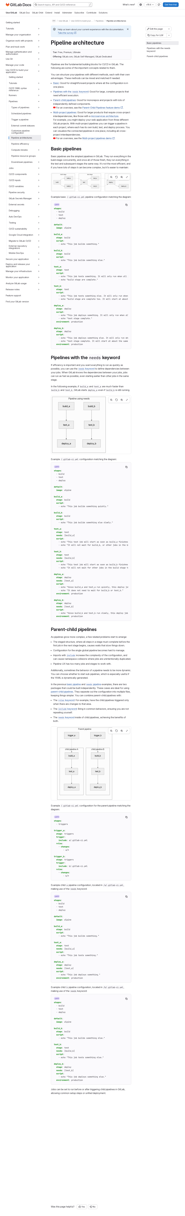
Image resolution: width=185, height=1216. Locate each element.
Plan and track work (15, 47)
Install (57, 12)
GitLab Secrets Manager (20, 198)
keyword (86, 368)
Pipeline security (17, 192)
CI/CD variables (16, 186)
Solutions (103, 12)
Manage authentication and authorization (19, 52)
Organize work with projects (19, 40)
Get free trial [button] (171, 4)
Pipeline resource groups (23, 156)
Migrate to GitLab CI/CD (20, 241)
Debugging (14, 210)
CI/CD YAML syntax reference (18, 89)
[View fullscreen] (127, 177)
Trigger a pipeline (19, 119)
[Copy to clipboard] (126, 205)
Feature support (13, 295)
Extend (49, 12)
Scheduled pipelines (21, 113)
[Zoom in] (121, 177)
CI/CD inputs (15, 180)
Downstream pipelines (22, 162)
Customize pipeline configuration (20, 131)
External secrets (16, 204)
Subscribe (79, 12)
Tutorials (10, 28)
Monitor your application (17, 277)
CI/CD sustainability (18, 229)
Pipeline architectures (21, 138)
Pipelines (13, 101)
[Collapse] (38, 71)
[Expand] (38, 28)
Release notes (13, 289)
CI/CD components (18, 174)
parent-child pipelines (62, 691)
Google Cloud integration (21, 235)
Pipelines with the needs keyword (158, 49)
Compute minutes (19, 150)
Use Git (9, 59)
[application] (91, 182)
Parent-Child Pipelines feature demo (101, 107)
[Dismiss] (128, 29)
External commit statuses (23, 125)
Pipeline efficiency (20, 144)
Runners (13, 95)
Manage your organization (18, 34)
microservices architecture (104, 116)
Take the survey (65, 33)
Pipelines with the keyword (70, 91)
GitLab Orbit (37, 12)
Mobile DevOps (16, 253)
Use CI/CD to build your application (17, 71)
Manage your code (15, 65)
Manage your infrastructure (19, 271)
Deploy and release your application (18, 265)
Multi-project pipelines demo (97, 138)
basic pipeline (74, 684)
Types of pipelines (20, 107)
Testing (12, 222)
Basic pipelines (154, 43)
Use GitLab (11, 12)
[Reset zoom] (116, 177)
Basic (56, 83)
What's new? (129, 4)
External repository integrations (18, 247)
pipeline (93, 684)
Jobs (11, 168)
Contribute (91, 12)
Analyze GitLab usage (16, 283)
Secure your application (17, 259)
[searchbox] (63, 4)
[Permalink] (83, 148)
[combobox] (140, 4)
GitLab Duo (24, 12)
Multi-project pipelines (64, 112)
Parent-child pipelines (64, 100)
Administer (67, 12)
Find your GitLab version (17, 301)
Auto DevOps (15, 216)
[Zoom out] (111, 177)
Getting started (13, 22)
